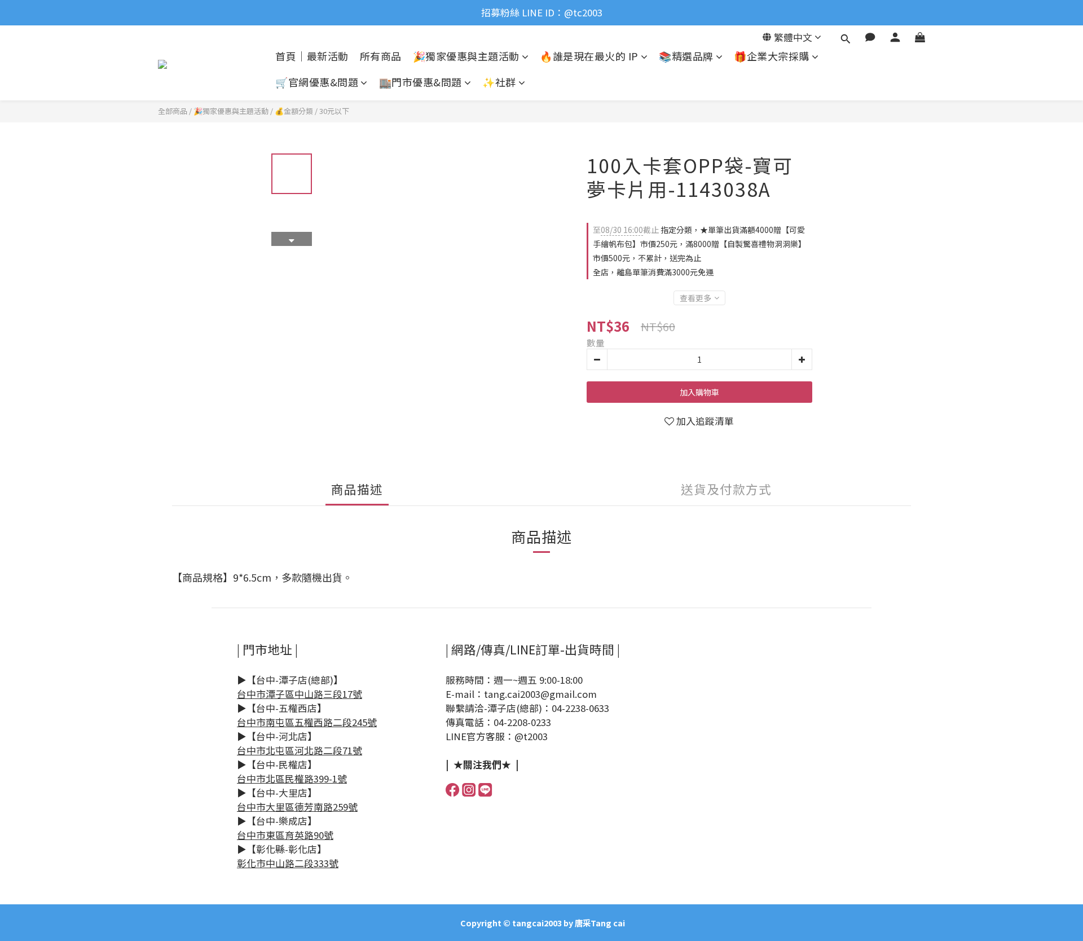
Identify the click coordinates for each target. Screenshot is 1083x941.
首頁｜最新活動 (312, 56)
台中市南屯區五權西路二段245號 (307, 722)
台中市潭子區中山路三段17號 (299, 694)
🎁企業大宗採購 (771, 56)
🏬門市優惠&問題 (420, 82)
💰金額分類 (294, 110)
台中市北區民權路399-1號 (292, 778)
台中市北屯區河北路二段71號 (299, 750)
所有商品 (381, 56)
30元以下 (334, 110)
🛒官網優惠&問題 (316, 82)
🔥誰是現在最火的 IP (589, 56)
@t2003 (531, 736)
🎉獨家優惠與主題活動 (466, 56)
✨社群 (499, 82)
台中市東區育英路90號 (285, 835)
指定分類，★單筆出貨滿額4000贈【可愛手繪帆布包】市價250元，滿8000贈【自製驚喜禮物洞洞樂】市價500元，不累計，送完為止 (699, 243)
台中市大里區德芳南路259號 (297, 807)
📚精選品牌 (686, 56)
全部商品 (172, 110)
